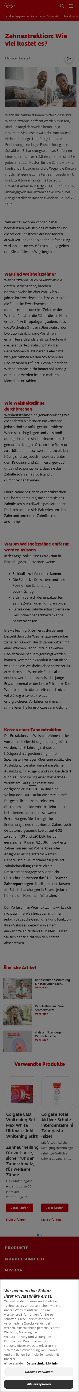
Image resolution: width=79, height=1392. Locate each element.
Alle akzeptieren (39, 1384)
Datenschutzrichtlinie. (42, 1363)
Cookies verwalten (39, 1372)
